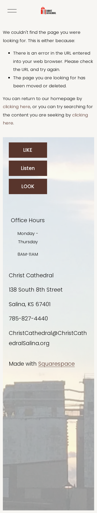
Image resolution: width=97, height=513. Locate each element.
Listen (28, 168)
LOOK (27, 186)
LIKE (27, 150)
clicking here (16, 106)
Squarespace (56, 363)
